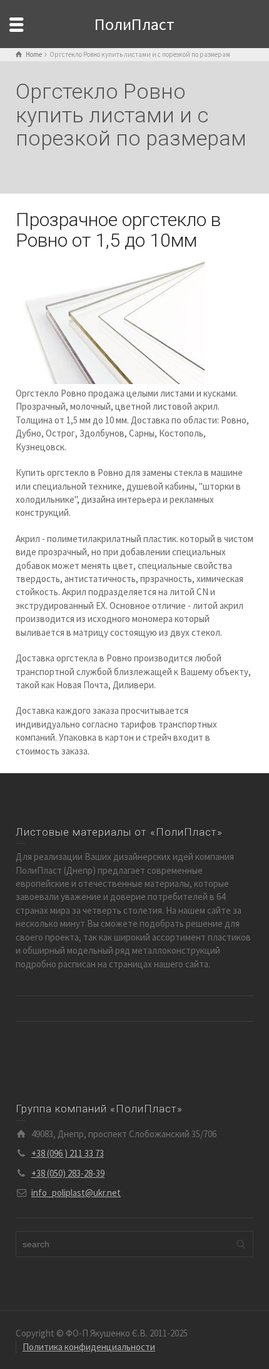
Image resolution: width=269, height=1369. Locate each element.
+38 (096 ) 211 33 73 (67, 1153)
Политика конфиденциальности (89, 1347)
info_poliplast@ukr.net (76, 1192)
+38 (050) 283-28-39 (67, 1173)
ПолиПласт (134, 24)
